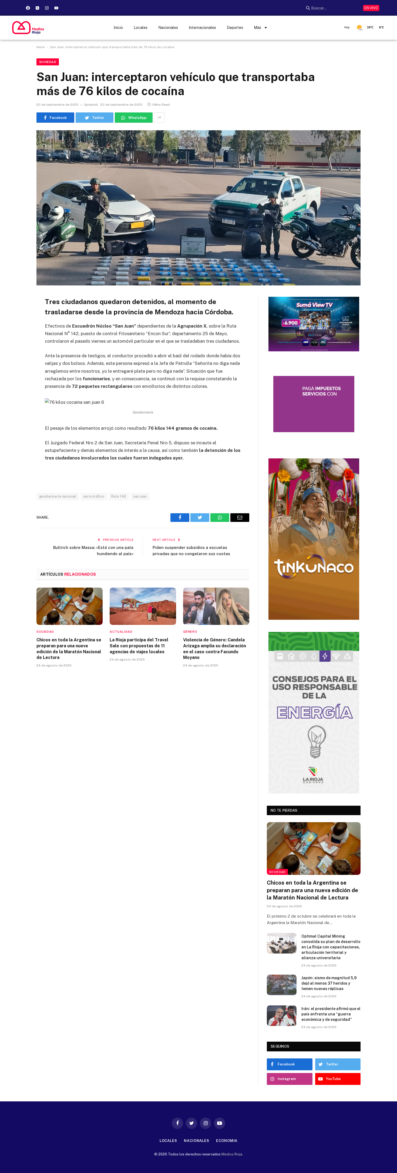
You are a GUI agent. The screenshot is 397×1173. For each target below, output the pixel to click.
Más (257, 27)
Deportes (235, 27)
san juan (140, 496)
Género (190, 632)
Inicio (118, 27)
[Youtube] (56, 8)
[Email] (17, 342)
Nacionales (168, 27)
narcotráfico (94, 496)
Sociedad (47, 62)
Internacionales (202, 27)
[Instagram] (47, 8)
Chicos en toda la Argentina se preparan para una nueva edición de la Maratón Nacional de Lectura (68, 648)
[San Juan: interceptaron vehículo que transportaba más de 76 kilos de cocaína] (198, 207)
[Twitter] (17, 328)
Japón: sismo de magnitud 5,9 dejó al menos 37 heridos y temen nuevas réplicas (328, 983)
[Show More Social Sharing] (159, 117)
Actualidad (121, 632)
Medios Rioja (231, 1154)
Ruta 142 (118, 496)
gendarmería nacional (57, 496)
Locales (140, 27)
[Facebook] (28, 8)
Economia (226, 1141)
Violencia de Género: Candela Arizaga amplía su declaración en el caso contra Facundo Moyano (214, 648)
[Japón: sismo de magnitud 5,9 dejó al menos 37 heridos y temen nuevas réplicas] (282, 985)
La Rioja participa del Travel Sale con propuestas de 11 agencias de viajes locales (139, 645)
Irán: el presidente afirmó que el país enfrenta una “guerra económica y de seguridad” (331, 1014)
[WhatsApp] (17, 356)
